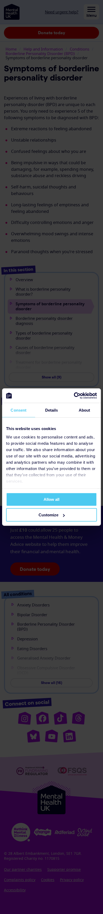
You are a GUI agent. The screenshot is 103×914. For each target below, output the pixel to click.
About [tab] (84, 410)
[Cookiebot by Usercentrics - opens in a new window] (74, 395)
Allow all (51, 499)
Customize (48, 515)
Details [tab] (51, 410)
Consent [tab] (18, 410)
